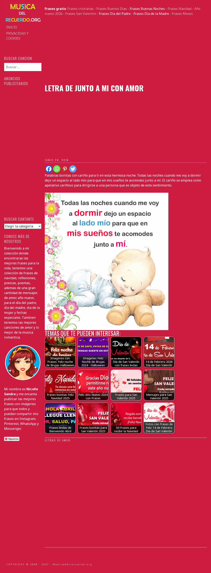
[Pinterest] (64, 168)
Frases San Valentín (80, 13)
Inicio (11, 27)
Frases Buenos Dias (111, 8)
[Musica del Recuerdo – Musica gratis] (22, 21)
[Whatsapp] (56, 168)
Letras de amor (57, 440)
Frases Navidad (179, 8)
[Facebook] (48, 168)
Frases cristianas (80, 8)
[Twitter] (72, 168)
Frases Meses (182, 13)
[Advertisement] (126, 50)
